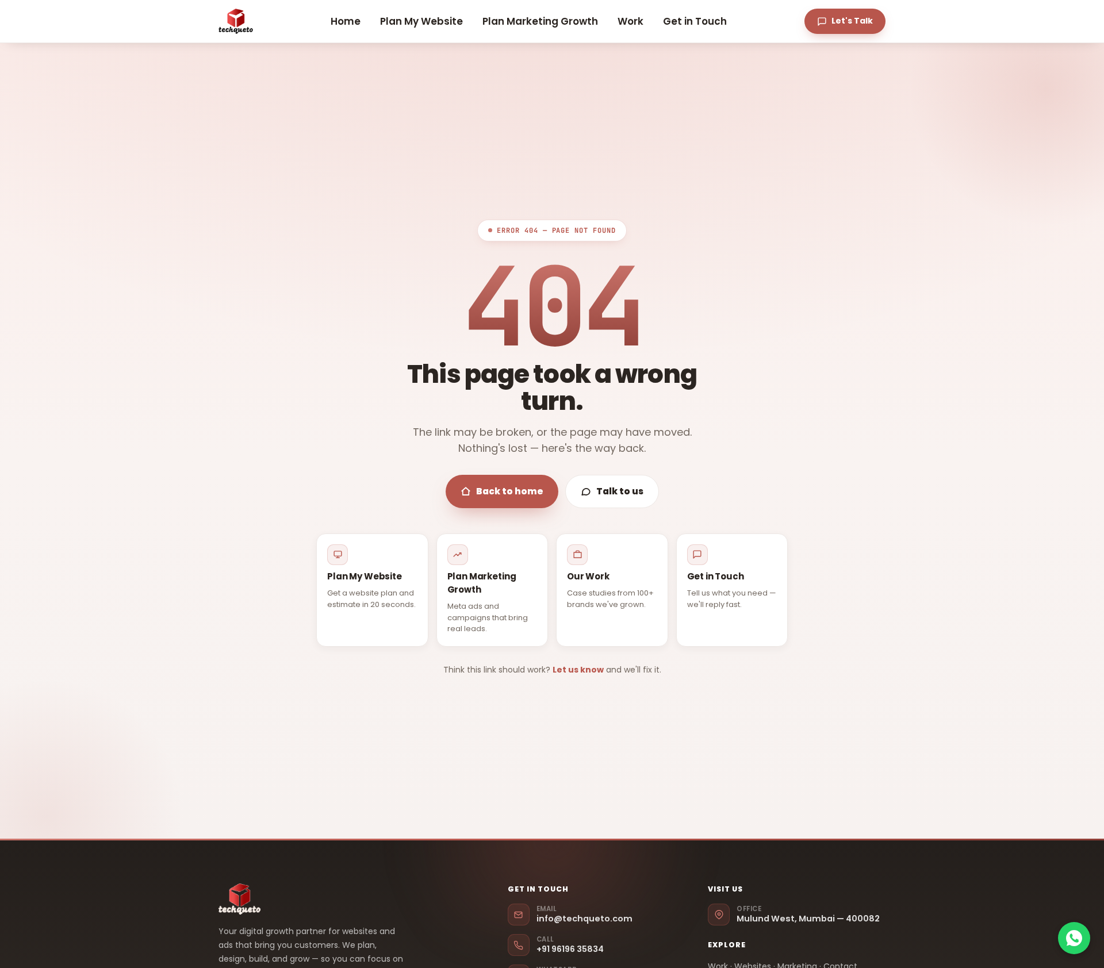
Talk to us (619, 491)
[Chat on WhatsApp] (1074, 938)
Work (630, 21)
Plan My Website (421, 21)
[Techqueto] (235, 21)
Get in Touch (695, 21)
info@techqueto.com (584, 915)
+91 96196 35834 (570, 945)
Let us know (578, 669)
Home (346, 21)
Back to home (509, 491)
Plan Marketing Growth (540, 21)
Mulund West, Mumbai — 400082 (808, 915)
